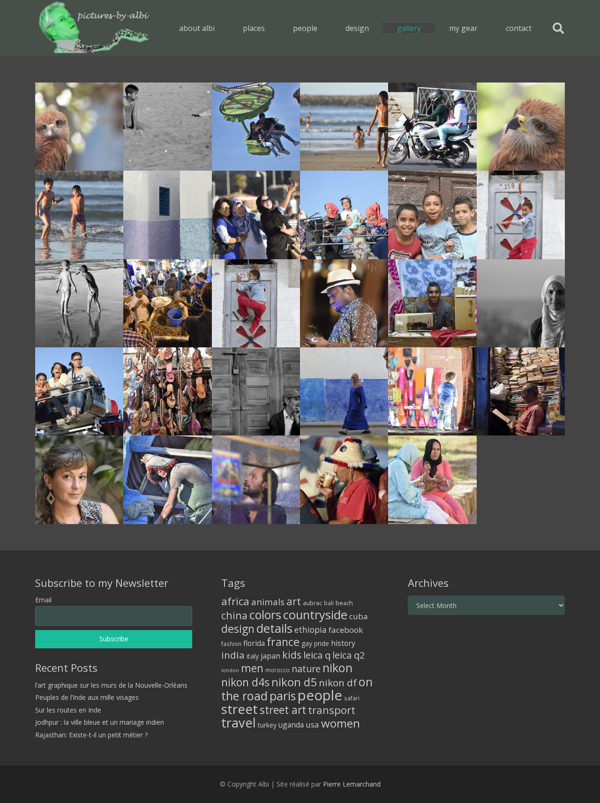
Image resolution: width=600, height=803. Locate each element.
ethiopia (310, 629)
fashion (231, 643)
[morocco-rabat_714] (79, 127)
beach (344, 603)
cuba (358, 616)
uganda (291, 725)
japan (270, 656)
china (234, 615)
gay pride (315, 643)
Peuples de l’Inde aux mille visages (87, 697)
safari (352, 698)
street (239, 709)
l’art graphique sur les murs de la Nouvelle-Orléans (111, 685)
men (252, 668)
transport (331, 710)
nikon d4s (245, 682)
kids (291, 654)
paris (283, 696)
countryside (315, 615)
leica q (316, 654)
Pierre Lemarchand (352, 784)
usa (312, 724)
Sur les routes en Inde (68, 709)
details (274, 628)
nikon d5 (294, 682)
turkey (267, 724)
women (340, 723)
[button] (272, 27)
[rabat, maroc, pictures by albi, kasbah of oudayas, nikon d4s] (432, 215)
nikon (337, 667)
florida (254, 643)
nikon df (338, 682)
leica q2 (348, 655)
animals (268, 602)
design (238, 628)
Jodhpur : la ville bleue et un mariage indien (99, 722)
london (230, 670)
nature (306, 668)
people (320, 695)
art (293, 601)
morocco (277, 670)
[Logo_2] (94, 28)
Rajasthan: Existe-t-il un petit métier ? (91, 734)
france (283, 641)
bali (329, 603)
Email (43, 599)
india (233, 654)
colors (265, 615)
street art (283, 709)
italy (253, 656)
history (343, 643)
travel (238, 722)
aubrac (312, 603)
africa (235, 601)
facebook (346, 629)
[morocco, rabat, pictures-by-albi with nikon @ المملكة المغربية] (167, 127)
